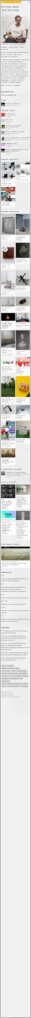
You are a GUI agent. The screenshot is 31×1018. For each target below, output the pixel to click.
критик (10, 10)
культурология (6, 676)
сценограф (16, 10)
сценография (24, 686)
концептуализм (23, 673)
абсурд (3, 665)
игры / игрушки (6, 671)
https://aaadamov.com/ (8, 95)
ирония (13, 671)
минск (21, 678)
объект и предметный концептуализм (12, 683)
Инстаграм (4, 80)
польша (3, 686)
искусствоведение (21, 671)
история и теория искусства (9, 673)
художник (4, 10)
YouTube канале (15, 82)
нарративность (6, 681)
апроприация (10, 665)
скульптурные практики (13, 686)
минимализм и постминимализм (10, 678)
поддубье (25, 683)
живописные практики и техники (10, 668)
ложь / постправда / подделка (19, 676)
